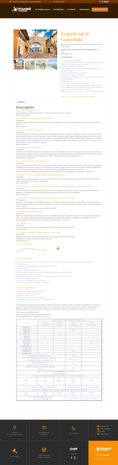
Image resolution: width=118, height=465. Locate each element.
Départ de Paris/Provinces (80, 97)
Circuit (70, 97)
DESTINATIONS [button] (58, 9)
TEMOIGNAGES (84, 9)
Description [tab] (21, 102)
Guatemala (92, 97)
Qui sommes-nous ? (42, 9)
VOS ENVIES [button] (71, 9)
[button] (54, 32)
